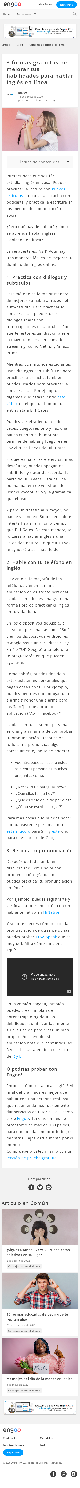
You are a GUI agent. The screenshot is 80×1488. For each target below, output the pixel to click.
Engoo (6, 45)
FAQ (42, 1445)
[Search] (74, 13)
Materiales (46, 1438)
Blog (20, 45)
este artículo (18, 831)
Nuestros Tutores (13, 1445)
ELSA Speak (46, 936)
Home (6, 14)
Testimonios (10, 1438)
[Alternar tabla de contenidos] (40, 162)
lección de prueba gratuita (32, 1157)
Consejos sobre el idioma (47, 45)
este (56, 831)
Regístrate (66, 4)
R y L (17, 1056)
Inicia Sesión (45, 4)
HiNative (51, 912)
